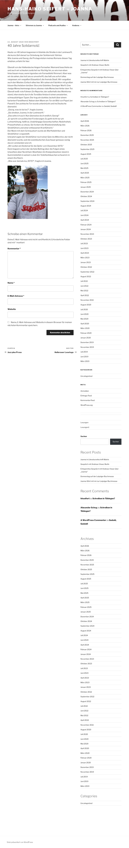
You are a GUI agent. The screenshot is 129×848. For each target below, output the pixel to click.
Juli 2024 (84, 210)
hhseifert (34, 42)
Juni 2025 (84, 163)
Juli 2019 (84, 352)
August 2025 (85, 154)
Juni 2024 (84, 215)
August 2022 (85, 276)
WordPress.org (86, 405)
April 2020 (84, 323)
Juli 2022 (84, 281)
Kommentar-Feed (87, 400)
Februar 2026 (85, 130)
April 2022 (84, 295)
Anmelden (84, 391)
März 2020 (85, 328)
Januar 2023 (85, 262)
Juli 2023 (84, 243)
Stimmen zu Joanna (34, 25)
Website (12, 309)
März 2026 (84, 126)
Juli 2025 (84, 159)
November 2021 (87, 300)
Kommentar (14, 248)
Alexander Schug (87, 101)
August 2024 (85, 206)
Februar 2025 (85, 182)
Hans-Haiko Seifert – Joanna (50, 9)
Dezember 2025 (87, 135)
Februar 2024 (85, 225)
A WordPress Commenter (90, 106)
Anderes (75, 25)
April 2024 (84, 220)
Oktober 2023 (86, 239)
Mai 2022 (84, 290)
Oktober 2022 (86, 267)
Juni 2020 (84, 314)
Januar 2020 (85, 338)
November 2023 (87, 234)
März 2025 (84, 177)
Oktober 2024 (86, 196)
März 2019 (84, 361)
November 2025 (87, 140)
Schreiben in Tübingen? (99, 97)
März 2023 (84, 257)
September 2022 (87, 272)
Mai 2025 (84, 168)
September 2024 (87, 201)
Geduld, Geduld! (110, 106)
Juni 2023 (84, 248)
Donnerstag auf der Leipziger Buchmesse (97, 77)
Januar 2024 (85, 229)
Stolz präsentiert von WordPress (20, 842)
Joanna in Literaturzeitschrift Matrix (94, 60)
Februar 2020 (86, 333)
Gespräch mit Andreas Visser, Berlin (94, 65)
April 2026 (84, 121)
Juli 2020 (84, 309)
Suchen (83, 436)
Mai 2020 (84, 319)
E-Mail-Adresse (16, 296)
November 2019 (87, 347)
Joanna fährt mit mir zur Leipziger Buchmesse (98, 82)
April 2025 (84, 173)
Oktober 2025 (86, 144)
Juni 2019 (84, 356)
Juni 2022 (84, 286)
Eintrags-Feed (86, 396)
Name (11, 283)
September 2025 (87, 149)
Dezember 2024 (87, 192)
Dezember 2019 (87, 342)
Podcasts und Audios (57, 25)
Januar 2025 (85, 187)
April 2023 (84, 253)
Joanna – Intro (13, 25)
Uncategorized (86, 376)
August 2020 (85, 305)
